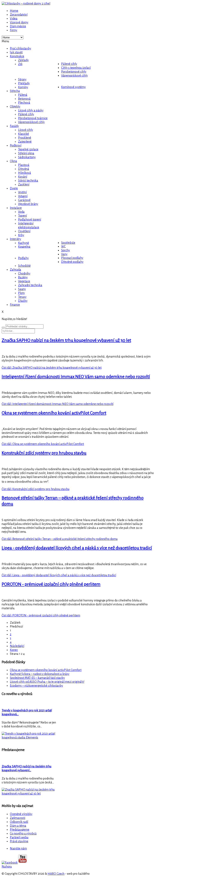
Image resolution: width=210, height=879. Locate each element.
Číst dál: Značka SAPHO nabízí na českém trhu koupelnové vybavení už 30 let (52, 367)
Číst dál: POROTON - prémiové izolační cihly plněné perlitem (41, 615)
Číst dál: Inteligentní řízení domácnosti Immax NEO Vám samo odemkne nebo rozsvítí (57, 404)
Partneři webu (19, 837)
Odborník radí (19, 821)
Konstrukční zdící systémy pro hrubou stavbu (44, 452)
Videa (13, 18)
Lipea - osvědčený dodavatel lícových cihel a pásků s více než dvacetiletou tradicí (77, 547)
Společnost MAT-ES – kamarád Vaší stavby (37, 677)
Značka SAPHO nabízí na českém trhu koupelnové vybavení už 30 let (66, 340)
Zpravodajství (18, 14)
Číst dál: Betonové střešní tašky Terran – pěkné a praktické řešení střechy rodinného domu (60, 539)
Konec (14, 650)
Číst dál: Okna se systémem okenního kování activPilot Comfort (43, 444)
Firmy (13, 30)
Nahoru (7, 866)
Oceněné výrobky (21, 814)
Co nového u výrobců (23, 833)
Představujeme (19, 829)
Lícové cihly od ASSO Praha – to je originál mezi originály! (47, 681)
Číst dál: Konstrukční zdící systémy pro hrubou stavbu (35, 489)
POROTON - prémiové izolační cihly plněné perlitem (51, 584)
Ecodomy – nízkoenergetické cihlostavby (36, 685)
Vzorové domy (19, 22)
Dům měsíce (18, 26)
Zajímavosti (17, 818)
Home (14, 10)
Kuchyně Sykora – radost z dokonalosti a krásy (39, 674)
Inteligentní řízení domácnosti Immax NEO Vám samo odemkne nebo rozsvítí (76, 376)
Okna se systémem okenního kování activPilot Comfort (54, 412)
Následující (17, 646)
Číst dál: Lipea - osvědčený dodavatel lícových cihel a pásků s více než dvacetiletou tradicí (59, 575)
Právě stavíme (19, 841)
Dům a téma (18, 825)
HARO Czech (56, 873)
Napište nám (18, 848)
